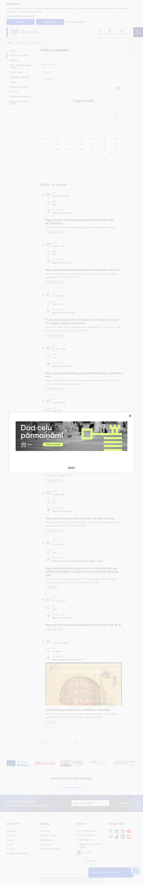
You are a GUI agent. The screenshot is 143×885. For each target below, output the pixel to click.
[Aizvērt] (130, 416)
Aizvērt (71, 467)
